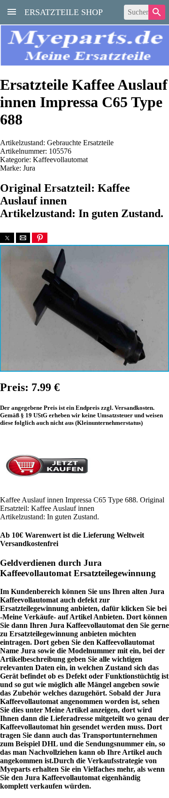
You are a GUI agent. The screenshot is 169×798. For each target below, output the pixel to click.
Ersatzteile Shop (63, 11)
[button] (7, 238)
